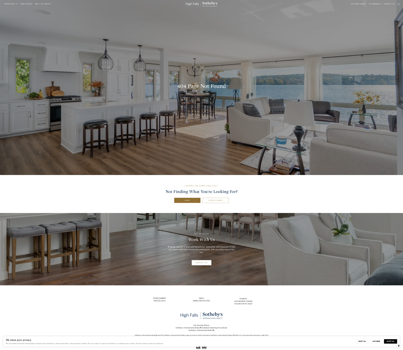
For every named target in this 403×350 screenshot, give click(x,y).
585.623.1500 (159, 300)
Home (187, 200)
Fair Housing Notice (201, 325)
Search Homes (215, 200)
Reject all (362, 341)
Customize (376, 341)
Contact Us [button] (201, 262)
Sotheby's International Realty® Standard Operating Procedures (201, 328)
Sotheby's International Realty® (201, 330)
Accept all (390, 341)
